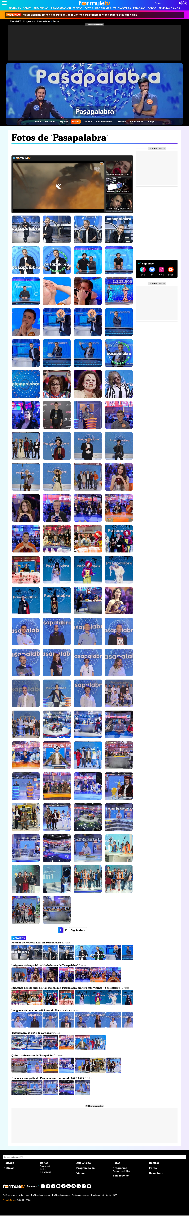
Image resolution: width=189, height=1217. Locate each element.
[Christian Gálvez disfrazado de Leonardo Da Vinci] (82, 1072)
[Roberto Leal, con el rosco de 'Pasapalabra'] (98, 959)
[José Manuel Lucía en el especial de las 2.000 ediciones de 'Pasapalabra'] (67, 1026)
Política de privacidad (40, 1195)
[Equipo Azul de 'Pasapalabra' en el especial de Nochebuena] (82, 981)
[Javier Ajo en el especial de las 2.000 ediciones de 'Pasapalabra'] (51, 1026)
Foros (152, 8)
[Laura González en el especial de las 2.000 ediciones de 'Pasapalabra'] (98, 1026)
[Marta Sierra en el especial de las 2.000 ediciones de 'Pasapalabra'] (130, 1026)
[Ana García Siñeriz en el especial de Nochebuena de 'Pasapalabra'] (51, 981)
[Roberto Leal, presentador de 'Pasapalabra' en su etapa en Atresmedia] (130, 959)
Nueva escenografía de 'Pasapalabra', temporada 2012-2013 (47, 1077)
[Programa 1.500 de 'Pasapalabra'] (35, 1072)
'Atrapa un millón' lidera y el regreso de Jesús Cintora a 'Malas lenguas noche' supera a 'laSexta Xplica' (72, 14)
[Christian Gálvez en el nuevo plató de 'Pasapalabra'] (82, 1094)
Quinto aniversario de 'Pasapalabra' (33, 1055)
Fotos (89, 8)
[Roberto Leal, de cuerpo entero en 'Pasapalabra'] (19, 959)
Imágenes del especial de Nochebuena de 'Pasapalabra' (44, 965)
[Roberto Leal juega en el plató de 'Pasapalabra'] (114, 959)
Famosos (139, 8)
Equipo (64, 121)
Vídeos (77, 8)
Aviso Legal (24, 1195)
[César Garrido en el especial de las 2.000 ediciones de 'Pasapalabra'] (35, 1026)
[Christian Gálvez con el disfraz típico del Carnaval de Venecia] (82, 1049)
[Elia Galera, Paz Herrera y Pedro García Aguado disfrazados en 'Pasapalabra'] (67, 1049)
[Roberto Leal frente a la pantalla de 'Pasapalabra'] (82, 959)
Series (27, 8)
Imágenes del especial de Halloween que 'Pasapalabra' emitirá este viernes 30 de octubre (65, 987)
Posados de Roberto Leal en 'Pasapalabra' (36, 942)
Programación (61, 8)
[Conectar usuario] (184, 3)
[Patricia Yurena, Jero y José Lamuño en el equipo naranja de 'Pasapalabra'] (35, 1004)
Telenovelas (122, 8)
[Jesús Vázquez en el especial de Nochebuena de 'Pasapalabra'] (113, 981)
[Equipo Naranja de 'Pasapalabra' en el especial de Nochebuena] (98, 981)
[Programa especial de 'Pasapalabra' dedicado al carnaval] (19, 1049)
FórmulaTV (15, 21)
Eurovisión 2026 (121, 1171)
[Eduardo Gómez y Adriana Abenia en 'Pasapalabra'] (67, 1072)
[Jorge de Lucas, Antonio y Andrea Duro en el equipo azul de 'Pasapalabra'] (19, 1004)
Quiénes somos (10, 1195)
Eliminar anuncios (95, 24)
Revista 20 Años (169, 8)
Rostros (154, 1162)
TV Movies (45, 1172)
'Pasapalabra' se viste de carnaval (31, 1032)
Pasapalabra (43, 21)
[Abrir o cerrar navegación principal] (4, 3)
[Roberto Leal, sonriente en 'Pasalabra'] (51, 959)
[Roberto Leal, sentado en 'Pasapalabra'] (67, 959)
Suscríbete (156, 1173)
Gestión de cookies (80, 1195)
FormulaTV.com (9, 1200)
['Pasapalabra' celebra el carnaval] (98, 1049)
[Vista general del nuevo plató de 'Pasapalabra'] (19, 1094)
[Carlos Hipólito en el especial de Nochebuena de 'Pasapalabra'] (67, 981)
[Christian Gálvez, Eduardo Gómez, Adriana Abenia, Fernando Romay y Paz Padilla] (98, 1072)
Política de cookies (61, 1195)
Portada (9, 1162)
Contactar (107, 1195)
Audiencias (41, 8)
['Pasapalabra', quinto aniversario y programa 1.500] (19, 1072)
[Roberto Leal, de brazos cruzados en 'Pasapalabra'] (35, 959)
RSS (115, 1195)
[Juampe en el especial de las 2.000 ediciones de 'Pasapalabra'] (82, 1026)
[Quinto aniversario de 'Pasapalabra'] (113, 1072)
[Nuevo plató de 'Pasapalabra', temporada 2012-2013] (67, 1094)
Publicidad (95, 1195)
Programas (103, 8)
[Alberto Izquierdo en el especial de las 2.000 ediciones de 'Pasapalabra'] (19, 1026)
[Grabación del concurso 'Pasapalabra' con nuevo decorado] (51, 1094)
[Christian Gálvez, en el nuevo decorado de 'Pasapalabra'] (35, 1094)
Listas (43, 1169)
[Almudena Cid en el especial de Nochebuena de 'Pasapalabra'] (35, 981)
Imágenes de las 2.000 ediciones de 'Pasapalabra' (40, 1010)
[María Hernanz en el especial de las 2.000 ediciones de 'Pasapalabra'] (114, 1026)
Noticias (15, 8)
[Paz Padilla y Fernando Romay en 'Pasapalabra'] (51, 1072)
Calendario (45, 1166)
